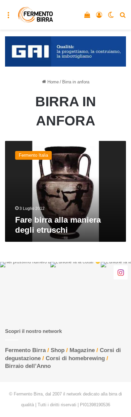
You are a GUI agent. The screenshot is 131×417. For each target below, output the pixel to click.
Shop (57, 350)
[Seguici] (120, 272)
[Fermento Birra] (36, 15)
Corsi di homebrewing (75, 358)
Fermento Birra (25, 350)
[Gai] (65, 50)
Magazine (82, 350)
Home (52, 81)
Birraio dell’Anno (28, 366)
